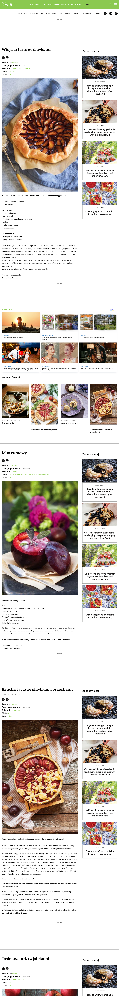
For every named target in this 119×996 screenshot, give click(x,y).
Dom (31, 4)
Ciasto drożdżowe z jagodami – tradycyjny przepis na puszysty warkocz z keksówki (99, 132)
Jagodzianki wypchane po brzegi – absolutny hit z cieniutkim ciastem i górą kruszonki (100, 89)
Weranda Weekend (49, 13)
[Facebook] (105, 13)
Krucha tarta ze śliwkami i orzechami (102, 430)
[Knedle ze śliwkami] (74, 401)
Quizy (56, 4)
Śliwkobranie (8, 423)
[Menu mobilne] (115, 4)
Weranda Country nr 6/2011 (70, 420)
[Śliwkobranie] (15, 401)
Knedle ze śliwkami (69, 423)
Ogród (38, 4)
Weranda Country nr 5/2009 (11, 420)
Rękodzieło (76, 4)
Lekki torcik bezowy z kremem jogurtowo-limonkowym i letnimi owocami (100, 173)
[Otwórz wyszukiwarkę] (110, 4)
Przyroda (65, 4)
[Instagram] (110, 13)
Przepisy (86, 4)
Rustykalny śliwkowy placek (44, 429)
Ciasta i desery (100, 82)
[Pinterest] (116, 13)
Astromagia (65, 13)
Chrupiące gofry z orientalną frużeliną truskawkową (99, 212)
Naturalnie (47, 4)
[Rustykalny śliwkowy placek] (44, 404)
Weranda (34, 13)
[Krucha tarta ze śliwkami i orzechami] (103, 404)
